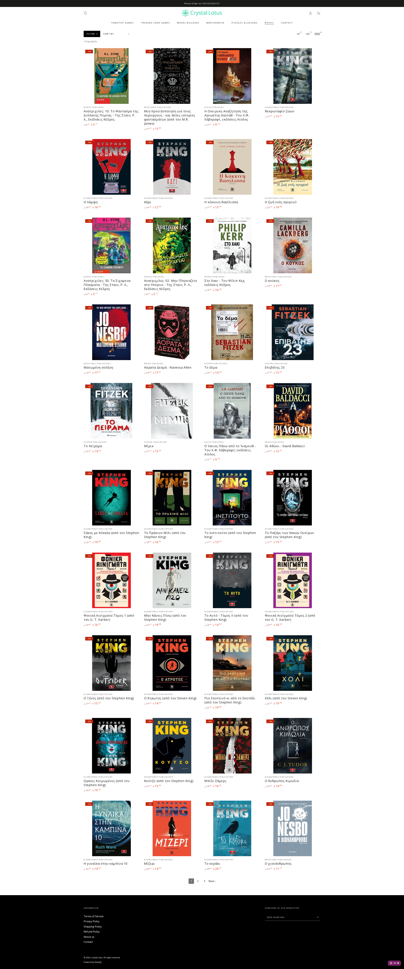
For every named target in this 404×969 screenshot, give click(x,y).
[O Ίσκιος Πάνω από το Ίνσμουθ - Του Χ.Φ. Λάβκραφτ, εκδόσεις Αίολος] (232, 411)
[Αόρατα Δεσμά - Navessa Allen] (172, 332)
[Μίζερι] (172, 828)
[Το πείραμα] (111, 411)
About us (89, 937)
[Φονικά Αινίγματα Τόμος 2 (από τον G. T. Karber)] (293, 580)
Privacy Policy (91, 921)
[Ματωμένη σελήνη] (111, 332)
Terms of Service (94, 916)
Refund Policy (92, 931)
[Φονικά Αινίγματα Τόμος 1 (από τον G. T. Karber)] (111, 580)
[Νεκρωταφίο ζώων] (293, 76)
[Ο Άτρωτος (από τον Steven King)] (172, 663)
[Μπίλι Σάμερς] (232, 746)
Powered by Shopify (92, 962)
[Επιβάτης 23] (293, 332)
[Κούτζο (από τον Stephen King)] (172, 746)
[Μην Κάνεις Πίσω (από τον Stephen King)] (172, 580)
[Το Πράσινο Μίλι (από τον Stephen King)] (172, 498)
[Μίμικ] (172, 411)
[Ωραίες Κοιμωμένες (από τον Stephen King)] (111, 746)
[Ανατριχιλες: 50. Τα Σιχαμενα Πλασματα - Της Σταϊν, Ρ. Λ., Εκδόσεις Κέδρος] (111, 245)
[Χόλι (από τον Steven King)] (293, 663)
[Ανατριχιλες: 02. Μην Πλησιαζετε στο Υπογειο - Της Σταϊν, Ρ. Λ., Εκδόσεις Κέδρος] (172, 245)
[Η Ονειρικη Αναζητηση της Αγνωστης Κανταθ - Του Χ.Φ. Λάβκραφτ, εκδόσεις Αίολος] (232, 76)
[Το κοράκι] (232, 828)
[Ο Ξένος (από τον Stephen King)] (111, 663)
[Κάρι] (172, 167)
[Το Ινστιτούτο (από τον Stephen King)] (232, 498)
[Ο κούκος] (293, 245)
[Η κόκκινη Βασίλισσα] (232, 167)
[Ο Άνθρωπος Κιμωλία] (293, 746)
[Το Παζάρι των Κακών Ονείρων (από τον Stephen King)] (293, 498)
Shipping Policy (93, 926)
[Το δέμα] (232, 332)
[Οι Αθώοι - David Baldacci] (293, 411)
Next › (212, 881)
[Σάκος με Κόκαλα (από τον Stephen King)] (111, 498)
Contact (88, 942)
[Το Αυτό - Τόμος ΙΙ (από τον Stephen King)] (232, 580)
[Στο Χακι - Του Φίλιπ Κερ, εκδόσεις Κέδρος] (232, 245)
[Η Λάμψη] (111, 167)
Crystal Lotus (97, 957)
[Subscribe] (318, 917)
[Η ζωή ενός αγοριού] (293, 167)
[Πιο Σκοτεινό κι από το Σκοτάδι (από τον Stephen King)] (232, 663)
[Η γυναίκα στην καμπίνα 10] (111, 828)
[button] (85, 13)
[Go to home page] (202, 13)
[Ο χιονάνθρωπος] (293, 828)
